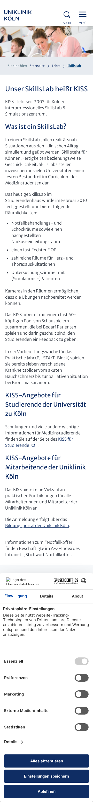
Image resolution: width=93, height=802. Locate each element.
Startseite (37, 66)
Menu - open (84, 14)
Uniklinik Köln (24, 15)
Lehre (56, 66)
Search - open (68, 14)
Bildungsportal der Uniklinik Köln (37, 525)
